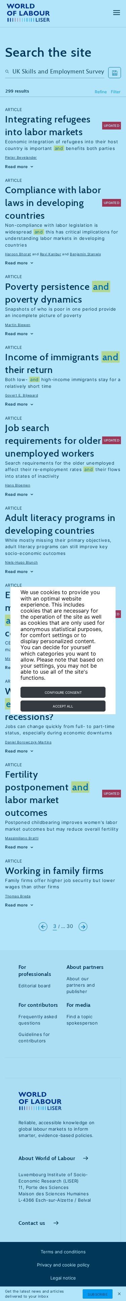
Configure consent (63, 692)
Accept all (63, 706)
